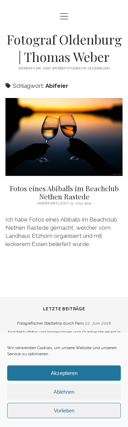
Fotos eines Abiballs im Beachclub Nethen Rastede (64, 192)
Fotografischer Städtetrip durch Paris (50, 323)
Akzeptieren (64, 373)
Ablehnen (64, 392)
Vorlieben (64, 410)
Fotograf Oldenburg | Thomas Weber (64, 48)
